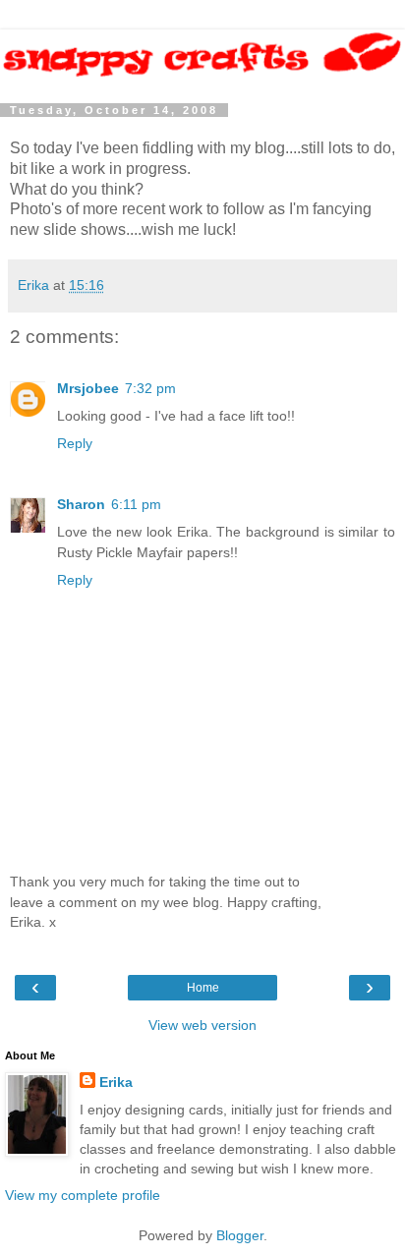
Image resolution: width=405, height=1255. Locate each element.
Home (203, 988)
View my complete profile (82, 1195)
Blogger (239, 1235)
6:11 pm (136, 504)
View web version (202, 1025)
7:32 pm (150, 388)
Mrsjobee (88, 388)
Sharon (81, 504)
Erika (116, 1082)
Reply (74, 443)
